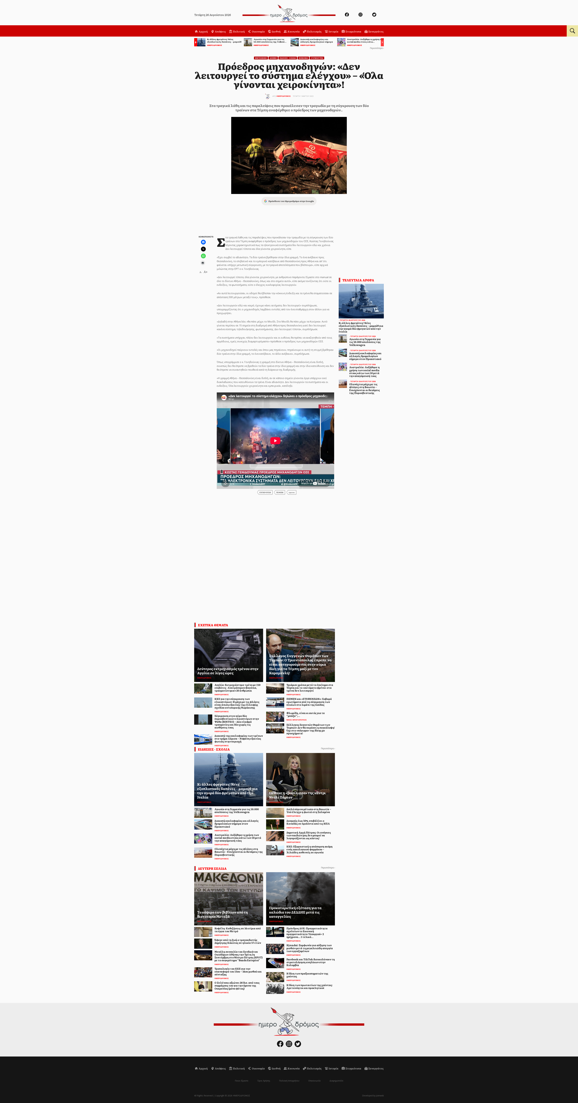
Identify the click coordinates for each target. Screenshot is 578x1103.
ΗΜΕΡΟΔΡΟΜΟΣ (284, 96)
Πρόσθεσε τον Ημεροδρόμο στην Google (291, 201)
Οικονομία (258, 31)
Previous (194, 43)
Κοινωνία (293, 31)
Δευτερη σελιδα (212, 868)
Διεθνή (276, 31)
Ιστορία (333, 31)
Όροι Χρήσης (263, 1080)
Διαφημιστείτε (336, 1080)
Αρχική (203, 31)
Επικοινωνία (314, 1080)
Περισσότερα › (377, 48)
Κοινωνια (303, 58)
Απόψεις (220, 31)
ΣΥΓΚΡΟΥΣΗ (265, 492)
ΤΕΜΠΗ (279, 492)
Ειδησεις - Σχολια (288, 58)
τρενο (292, 492)
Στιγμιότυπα (353, 31)
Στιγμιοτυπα (317, 58)
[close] (548, 12)
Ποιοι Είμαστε (241, 1080)
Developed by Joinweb (373, 1095)
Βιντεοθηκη (261, 58)
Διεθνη (273, 58)
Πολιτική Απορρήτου (289, 1080)
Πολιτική (238, 31)
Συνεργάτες (376, 31)
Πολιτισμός (314, 31)
